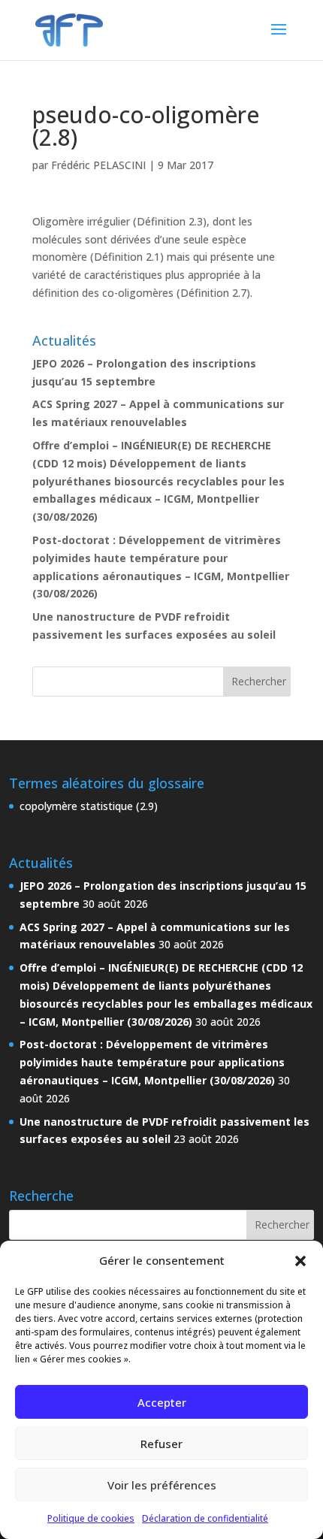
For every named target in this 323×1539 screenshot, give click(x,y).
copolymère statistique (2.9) (89, 806)
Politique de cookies (90, 1518)
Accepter (161, 1402)
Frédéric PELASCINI (98, 165)
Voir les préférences (161, 1484)
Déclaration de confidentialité (205, 1518)
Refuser (161, 1443)
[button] (300, 1260)
